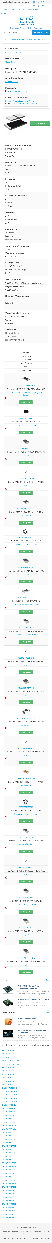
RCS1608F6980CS (26, 807)
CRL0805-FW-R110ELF (9, 1207)
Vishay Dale (10, 62)
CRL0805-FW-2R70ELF (9, 1146)
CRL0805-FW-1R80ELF (9, 1132)
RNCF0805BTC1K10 (26, 897)
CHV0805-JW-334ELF (9, 1105)
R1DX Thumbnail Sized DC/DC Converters (33, 1000)
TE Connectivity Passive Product (26, 604)
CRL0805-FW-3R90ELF (9, 1160)
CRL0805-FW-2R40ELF (9, 1143)
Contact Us (40, 2)
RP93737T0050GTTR (9, 1085)
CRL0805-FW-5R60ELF (9, 1177)
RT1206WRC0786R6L (26, 958)
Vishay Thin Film (26, 844)
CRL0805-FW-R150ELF (9, 1218)
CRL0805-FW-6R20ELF (9, 1180)
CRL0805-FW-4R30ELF (9, 1163)
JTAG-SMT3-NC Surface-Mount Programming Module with (29, 987)
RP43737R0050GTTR (9, 1067)
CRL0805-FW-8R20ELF (9, 1190)
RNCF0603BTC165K (26, 627)
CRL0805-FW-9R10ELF (9, 1194)
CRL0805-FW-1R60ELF (9, 1129)
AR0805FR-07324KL (26, 688)
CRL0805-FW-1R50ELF (9, 1125)
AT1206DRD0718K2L (26, 448)
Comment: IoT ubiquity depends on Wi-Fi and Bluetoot (33, 1031)
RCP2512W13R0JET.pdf (17, 91)
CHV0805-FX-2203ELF (9, 1091)
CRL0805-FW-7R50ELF (9, 1187)
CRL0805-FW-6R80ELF (9, 1183)
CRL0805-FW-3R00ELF (9, 1149)
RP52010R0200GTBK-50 (10, 1064)
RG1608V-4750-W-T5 (26, 867)
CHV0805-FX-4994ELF (9, 1098)
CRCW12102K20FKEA (26, 509)
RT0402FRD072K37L (26, 927)
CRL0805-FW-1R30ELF (9, 1122)
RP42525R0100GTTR (9, 1054)
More (47, 980)
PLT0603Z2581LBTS (26, 837)
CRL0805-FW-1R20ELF (9, 1119)
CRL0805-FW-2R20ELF (9, 1139)
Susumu (26, 485)
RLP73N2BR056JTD (26, 597)
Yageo (26, 455)
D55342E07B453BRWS (26, 778)
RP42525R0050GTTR (9, 1050)
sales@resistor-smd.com (18, 2)
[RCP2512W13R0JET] (16, 122)
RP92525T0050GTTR (9, 1078)
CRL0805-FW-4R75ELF (9, 1170)
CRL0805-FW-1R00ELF (9, 1112)
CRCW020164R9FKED (26, 718)
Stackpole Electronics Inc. (26, 425)
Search (38, 32)
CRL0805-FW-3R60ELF (9, 1156)
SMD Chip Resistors (29, 9)
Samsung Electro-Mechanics (26, 544)
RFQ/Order (40, 5)
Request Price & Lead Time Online (19, 101)
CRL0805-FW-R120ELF (9, 1211)
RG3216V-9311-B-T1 (26, 748)
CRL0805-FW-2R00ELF (9, 1136)
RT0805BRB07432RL (26, 567)
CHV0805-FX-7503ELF (9, 1102)
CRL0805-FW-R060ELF (9, 1201)
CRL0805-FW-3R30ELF (9, 1153)
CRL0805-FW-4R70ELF (9, 1166)
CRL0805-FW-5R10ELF (9, 1173)
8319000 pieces (11, 81)
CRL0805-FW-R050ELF (9, 1197)
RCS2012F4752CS (26, 537)
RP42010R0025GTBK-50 (10, 1061)
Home (5, 13)
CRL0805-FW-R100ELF (9, 1204)
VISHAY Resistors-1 (37, 39)
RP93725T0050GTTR (9, 1081)
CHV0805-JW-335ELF (9, 1108)
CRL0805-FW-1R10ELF (9, 1115)
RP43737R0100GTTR (9, 1071)
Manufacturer (9, 9)
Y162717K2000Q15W (26, 385)
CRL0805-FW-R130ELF (9, 1214)
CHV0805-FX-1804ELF (9, 1088)
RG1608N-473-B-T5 (26, 478)
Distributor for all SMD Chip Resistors (26, 28)
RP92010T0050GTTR (9, 1074)
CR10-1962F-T (7, 1057)
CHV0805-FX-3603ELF (9, 1095)
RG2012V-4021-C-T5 (26, 658)
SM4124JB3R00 (26, 418)
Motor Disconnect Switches (28, 1019)
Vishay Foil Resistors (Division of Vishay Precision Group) (26, 393)
